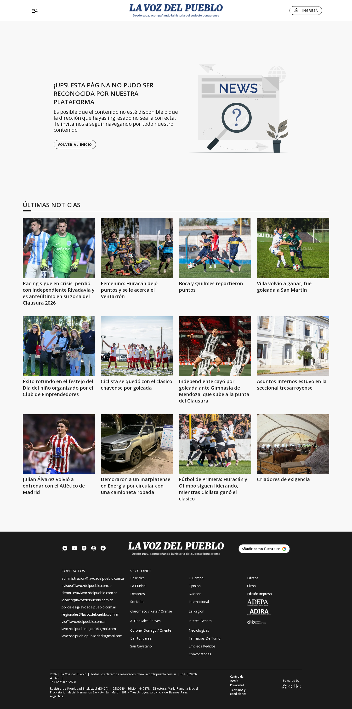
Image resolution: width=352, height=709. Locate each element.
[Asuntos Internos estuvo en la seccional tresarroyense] (293, 346)
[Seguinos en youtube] (74, 548)
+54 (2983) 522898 (63, 682)
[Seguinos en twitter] (84, 548)
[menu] (76, 10)
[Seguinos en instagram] (93, 548)
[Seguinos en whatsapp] (65, 548)
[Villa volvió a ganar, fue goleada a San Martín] (293, 248)
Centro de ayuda (237, 678)
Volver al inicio (75, 144)
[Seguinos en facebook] (103, 548)
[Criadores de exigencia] (293, 444)
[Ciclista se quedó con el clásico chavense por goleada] (137, 346)
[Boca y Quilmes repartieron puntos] (215, 248)
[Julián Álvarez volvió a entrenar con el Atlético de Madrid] (59, 444)
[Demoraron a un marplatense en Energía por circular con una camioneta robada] (137, 444)
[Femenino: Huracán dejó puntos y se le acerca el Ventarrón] (137, 248)
